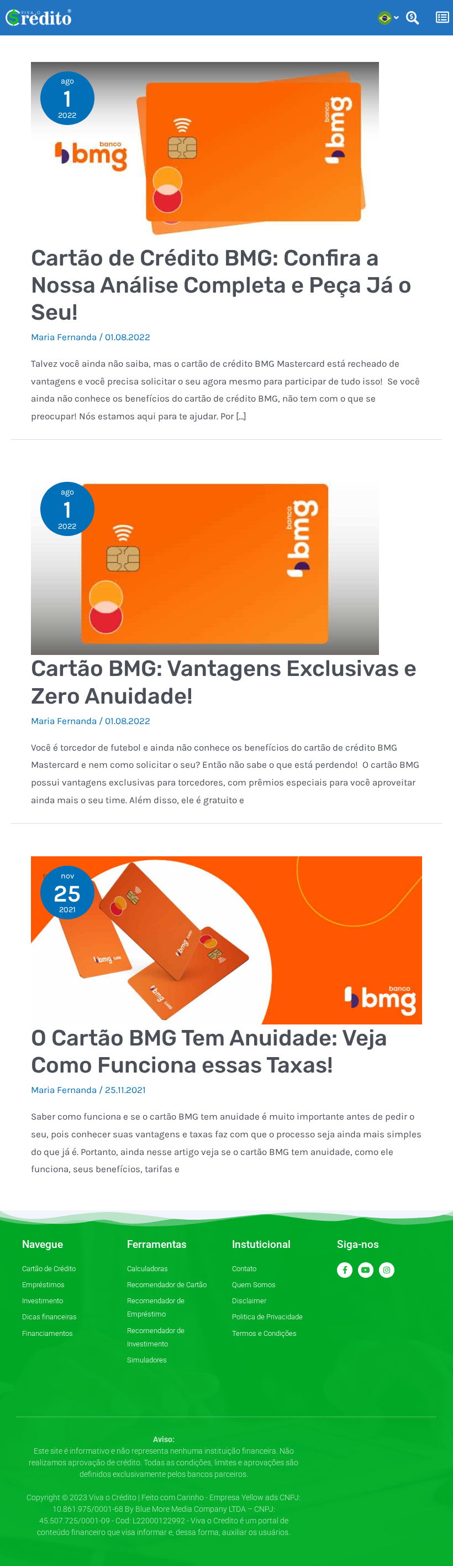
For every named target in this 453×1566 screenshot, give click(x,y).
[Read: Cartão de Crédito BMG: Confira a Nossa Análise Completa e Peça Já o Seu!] (205, 152)
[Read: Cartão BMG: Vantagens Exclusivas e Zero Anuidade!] (205, 563)
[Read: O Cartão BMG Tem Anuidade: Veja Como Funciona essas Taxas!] (226, 939)
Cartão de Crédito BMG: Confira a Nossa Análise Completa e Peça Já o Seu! (221, 285)
